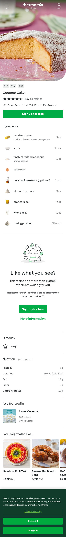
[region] (33, 513)
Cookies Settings (33, 511)
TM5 (21, 86)
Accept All (33, 530)
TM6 (13, 86)
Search (59, 8)
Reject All (33, 521)
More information (33, 318)
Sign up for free (33, 114)
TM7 (6, 86)
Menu (7, 8)
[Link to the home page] (33, 6)
